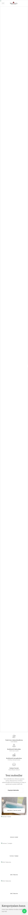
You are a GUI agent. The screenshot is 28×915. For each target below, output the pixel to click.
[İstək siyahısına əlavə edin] (25, 799)
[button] (26, 366)
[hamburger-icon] (3, 3)
